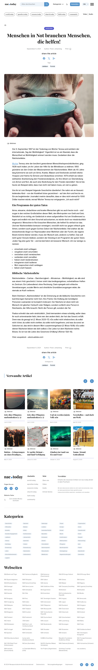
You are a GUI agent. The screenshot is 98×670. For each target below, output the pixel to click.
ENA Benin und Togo (10, 574)
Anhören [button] (13, 143)
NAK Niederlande (46, 624)
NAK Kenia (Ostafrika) (29, 583)
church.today (49, 14)
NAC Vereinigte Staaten (48, 598)
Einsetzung (8, 547)
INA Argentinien (45, 590)
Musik (61, 533)
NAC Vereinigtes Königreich (82, 633)
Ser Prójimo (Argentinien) (48, 648)
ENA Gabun (44, 579)
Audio (91, 14)
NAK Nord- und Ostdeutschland (27, 625)
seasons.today (36, 14)
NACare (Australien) (28, 643)
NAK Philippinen (46, 605)
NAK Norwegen (63, 624)
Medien (25, 527)
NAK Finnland (8, 617)
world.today (9, 14)
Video (85, 14)
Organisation (81, 523)
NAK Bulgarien (8, 612)
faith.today (62, 14)
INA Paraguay (8, 598)
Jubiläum (45, 66)
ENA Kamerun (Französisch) (45, 575)
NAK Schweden (27, 633)
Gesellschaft (81, 530)
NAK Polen (80, 624)
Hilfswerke (8, 527)
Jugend (7, 558)
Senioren (25, 523)
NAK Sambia (8, 590)
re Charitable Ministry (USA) (29, 649)
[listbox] (85, 4)
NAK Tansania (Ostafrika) (66, 586)
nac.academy (81, 648)
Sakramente (26, 551)
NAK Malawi (62, 583)
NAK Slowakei (45, 629)
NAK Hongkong (9, 602)
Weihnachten (63, 540)
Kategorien (57, 4)
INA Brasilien (81, 590)
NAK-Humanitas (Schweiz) (85, 643)
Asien (79, 527)
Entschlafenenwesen (10, 554)
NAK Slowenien (63, 629)
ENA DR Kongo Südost (66, 574)
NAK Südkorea (81, 602)
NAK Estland (81, 612)
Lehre (6, 551)
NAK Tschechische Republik (46, 613)
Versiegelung (63, 551)
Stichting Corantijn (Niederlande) (65, 649)
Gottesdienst (27, 554)
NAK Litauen (44, 620)
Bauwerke (44, 533)
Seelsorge (44, 523)
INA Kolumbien (45, 593)
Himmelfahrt (45, 544)
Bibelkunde (45, 554)
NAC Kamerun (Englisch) (30, 574)
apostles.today (23, 14)
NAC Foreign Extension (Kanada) (84, 639)
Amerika (7, 530)
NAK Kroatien (26, 612)
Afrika (24, 530)
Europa (62, 527)
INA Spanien (8, 633)
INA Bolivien (62, 590)
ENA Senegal (8, 586)
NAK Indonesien (46, 602)
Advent (43, 540)
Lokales (44, 527)
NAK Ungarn (81, 617)
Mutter (15, 164)
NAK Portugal (8, 629)
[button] (8, 412)
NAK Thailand (26, 608)
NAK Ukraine (63, 633)
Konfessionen (27, 533)
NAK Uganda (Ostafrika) (84, 586)
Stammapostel (45, 547)
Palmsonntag (81, 540)
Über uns (45, 480)
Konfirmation (63, 537)
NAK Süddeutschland (84, 629)
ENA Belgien (81, 608)
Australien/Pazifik (46, 530)
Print (67, 49)
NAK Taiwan (7, 608)
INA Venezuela (81, 598)
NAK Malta (80, 620)
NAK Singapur (81, 605)
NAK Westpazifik (46, 608)
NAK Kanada (8, 593)
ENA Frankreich (27, 617)
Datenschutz (40, 664)
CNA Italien (25, 620)
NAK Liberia (44, 583)
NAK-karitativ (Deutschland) (8, 649)
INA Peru (25, 598)
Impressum (69, 664)
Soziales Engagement (11, 533)
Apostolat (26, 540)
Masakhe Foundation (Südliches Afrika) (65, 639)
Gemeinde (81, 554)
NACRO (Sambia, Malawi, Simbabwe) (48, 644)
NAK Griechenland (64, 617)
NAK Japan (62, 602)
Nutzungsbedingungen (55, 664)
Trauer (61, 523)
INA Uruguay (63, 598)
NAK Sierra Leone (27, 586)
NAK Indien (25, 602)
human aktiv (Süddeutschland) (28, 639)
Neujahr (80, 537)
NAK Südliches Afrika (47, 586)
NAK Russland (63, 605)
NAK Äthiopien (26, 579)
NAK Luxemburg (64, 620)
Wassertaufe (45, 551)
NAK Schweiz (45, 633)
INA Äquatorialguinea (10, 579)
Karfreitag (8, 544)
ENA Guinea (81, 579)
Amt (79, 544)
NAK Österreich (64, 608)
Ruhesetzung (27, 547)
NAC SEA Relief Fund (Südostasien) (10, 644)
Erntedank (44, 537)
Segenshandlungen (65, 554)
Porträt (52, 66)
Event (79, 533)
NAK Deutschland (46, 617)
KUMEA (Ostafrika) (46, 638)
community (74, 14)
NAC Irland (7, 620)
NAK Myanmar (26, 605)
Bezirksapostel (64, 547)
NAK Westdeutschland (11, 638)
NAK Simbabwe (27, 590)
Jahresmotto (26, 537)
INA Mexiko (80, 593)
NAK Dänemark (63, 612)
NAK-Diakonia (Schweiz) (66, 643)
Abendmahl (81, 551)
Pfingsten (62, 544)
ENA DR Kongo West (83, 574)
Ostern (25, 544)
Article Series (47, 492)
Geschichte (8, 523)
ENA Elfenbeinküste (10, 583)
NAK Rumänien (27, 629)
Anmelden (75, 4)
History (7, 540)
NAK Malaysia (8, 605)
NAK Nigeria (81, 583)
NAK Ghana (62, 579)
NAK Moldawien (9, 624)
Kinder (61, 530)
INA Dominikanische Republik (65, 594)
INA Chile (25, 593)
